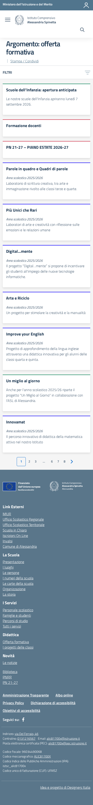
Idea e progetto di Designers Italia (65, 787)
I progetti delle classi (18, 647)
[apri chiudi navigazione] (7, 20)
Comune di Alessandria (20, 546)
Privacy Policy (13, 703)
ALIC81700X (42, 756)
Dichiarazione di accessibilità (53, 703)
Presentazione (13, 561)
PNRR (7, 677)
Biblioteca (10, 671)
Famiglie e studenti (17, 615)
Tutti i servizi (12, 626)
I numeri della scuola (18, 578)
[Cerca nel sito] (82, 30)
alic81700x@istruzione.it (63, 738)
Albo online (64, 695)
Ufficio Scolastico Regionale (23, 519)
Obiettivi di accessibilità (21, 710)
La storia (9, 594)
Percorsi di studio (15, 620)
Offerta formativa (16, 641)
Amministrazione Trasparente (26, 695)
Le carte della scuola (18, 583)
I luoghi (8, 567)
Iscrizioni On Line (15, 535)
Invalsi (7, 541)
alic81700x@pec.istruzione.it (67, 743)
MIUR (7, 514)
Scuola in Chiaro (15, 530)
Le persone (11, 572)
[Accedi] (86, 5)
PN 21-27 (10, 682)
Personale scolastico (18, 610)
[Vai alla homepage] (19, 20)
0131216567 (26, 738)
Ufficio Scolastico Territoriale (23, 524)
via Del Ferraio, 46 (26, 733)
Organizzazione (14, 589)
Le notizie (10, 662)
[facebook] (23, 720)
